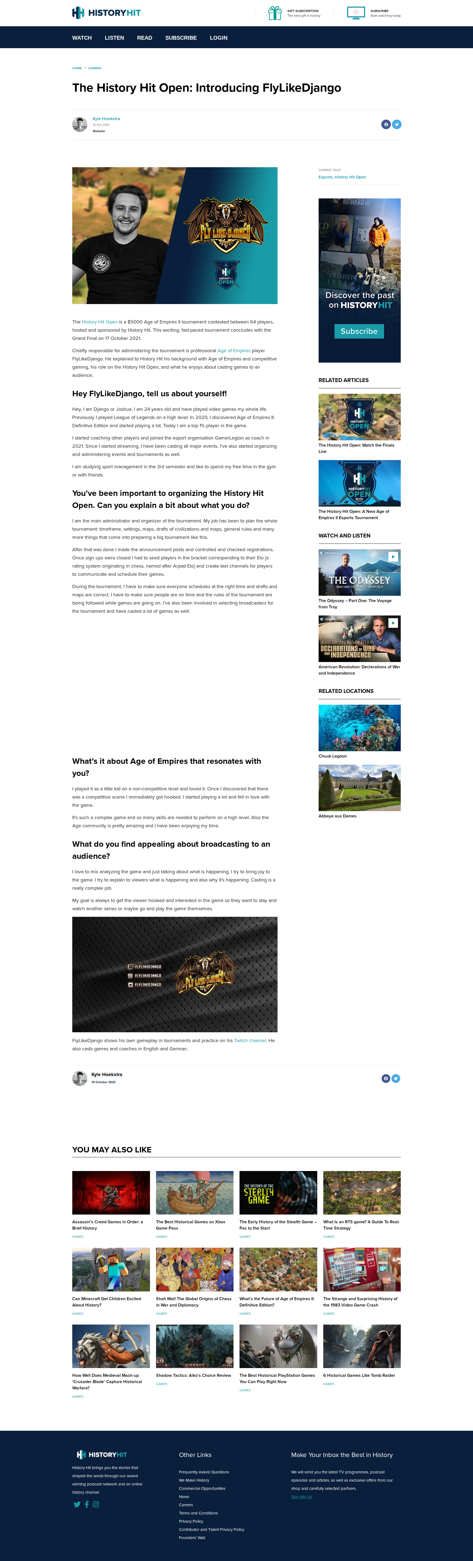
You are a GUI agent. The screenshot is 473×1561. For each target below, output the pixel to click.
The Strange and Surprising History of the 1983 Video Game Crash (360, 1302)
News (184, 1497)
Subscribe (181, 38)
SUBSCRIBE (379, 10)
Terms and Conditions (198, 1513)
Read (144, 38)
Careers (186, 1505)
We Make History (194, 1480)
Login (218, 38)
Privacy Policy (191, 1521)
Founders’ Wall (192, 1538)
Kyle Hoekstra (106, 118)
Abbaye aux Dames (338, 816)
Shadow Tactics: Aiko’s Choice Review (193, 1375)
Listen (114, 38)
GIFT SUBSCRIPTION (303, 10)
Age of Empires (234, 350)
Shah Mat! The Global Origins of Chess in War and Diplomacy (194, 1302)
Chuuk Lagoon (333, 756)
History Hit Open (100, 321)
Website (99, 131)
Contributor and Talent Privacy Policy (211, 1530)
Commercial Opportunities (202, 1488)
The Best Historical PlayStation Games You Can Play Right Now (277, 1378)
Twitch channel (250, 1040)
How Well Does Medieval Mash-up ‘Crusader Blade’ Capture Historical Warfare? (107, 1381)
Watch (82, 38)
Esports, (327, 177)
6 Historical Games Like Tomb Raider (359, 1375)
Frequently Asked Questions (204, 1472)
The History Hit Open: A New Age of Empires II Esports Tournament (354, 514)
